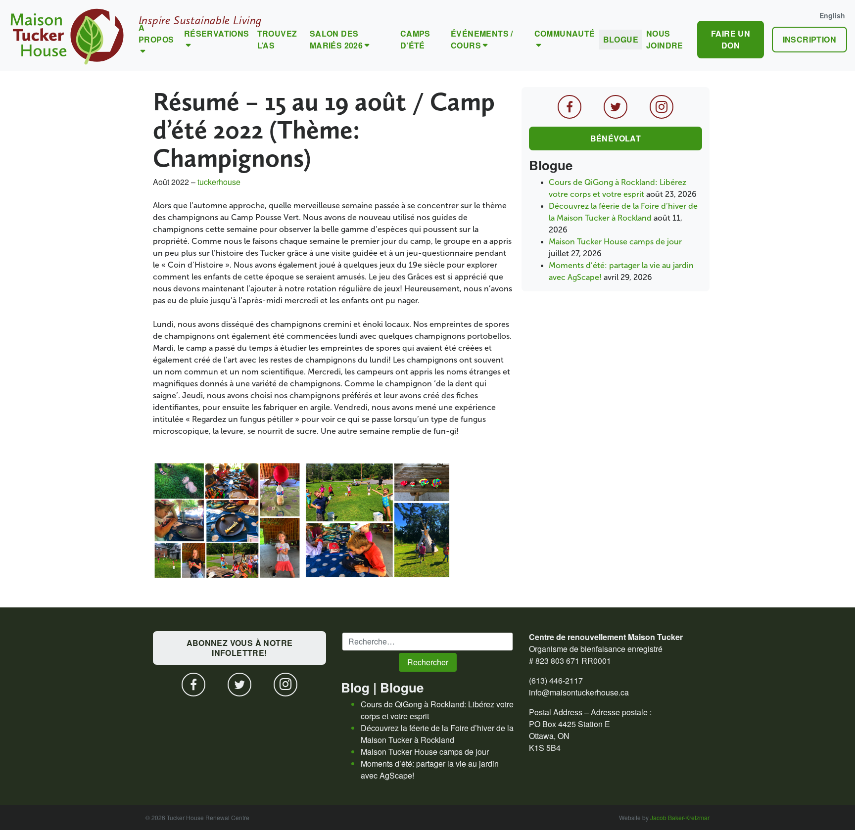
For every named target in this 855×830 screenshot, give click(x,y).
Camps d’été (415, 39)
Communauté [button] (564, 33)
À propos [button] (156, 33)
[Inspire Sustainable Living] (67, 35)
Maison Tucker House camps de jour (615, 241)
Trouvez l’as (277, 39)
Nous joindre (664, 39)
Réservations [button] (216, 33)
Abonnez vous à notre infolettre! (240, 647)
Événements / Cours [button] (482, 39)
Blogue (620, 39)
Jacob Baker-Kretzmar (680, 817)
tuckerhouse (218, 181)
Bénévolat (615, 138)
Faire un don (730, 39)
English (832, 15)
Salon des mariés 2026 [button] (336, 39)
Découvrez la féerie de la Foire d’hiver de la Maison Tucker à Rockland (437, 733)
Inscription (809, 39)
